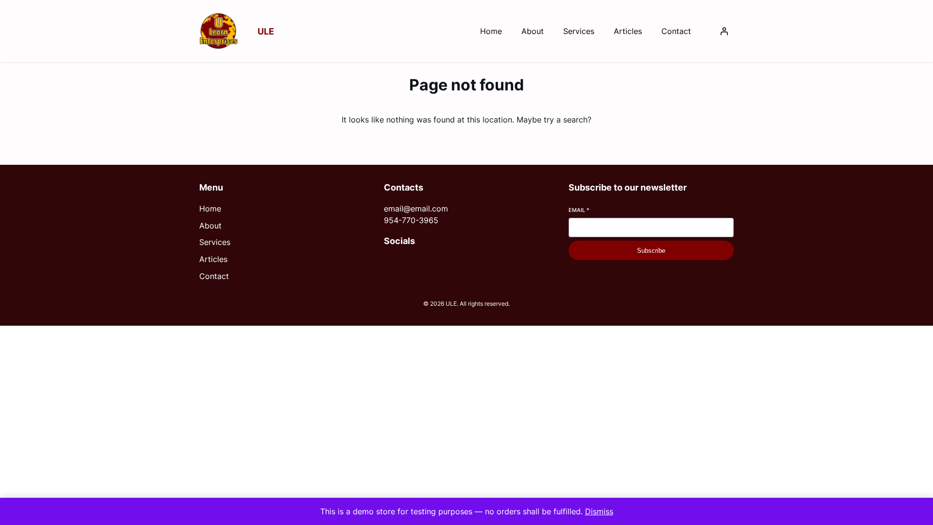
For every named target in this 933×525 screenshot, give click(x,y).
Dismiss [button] (599, 511)
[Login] (724, 31)
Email (579, 210)
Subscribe (651, 250)
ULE (266, 31)
